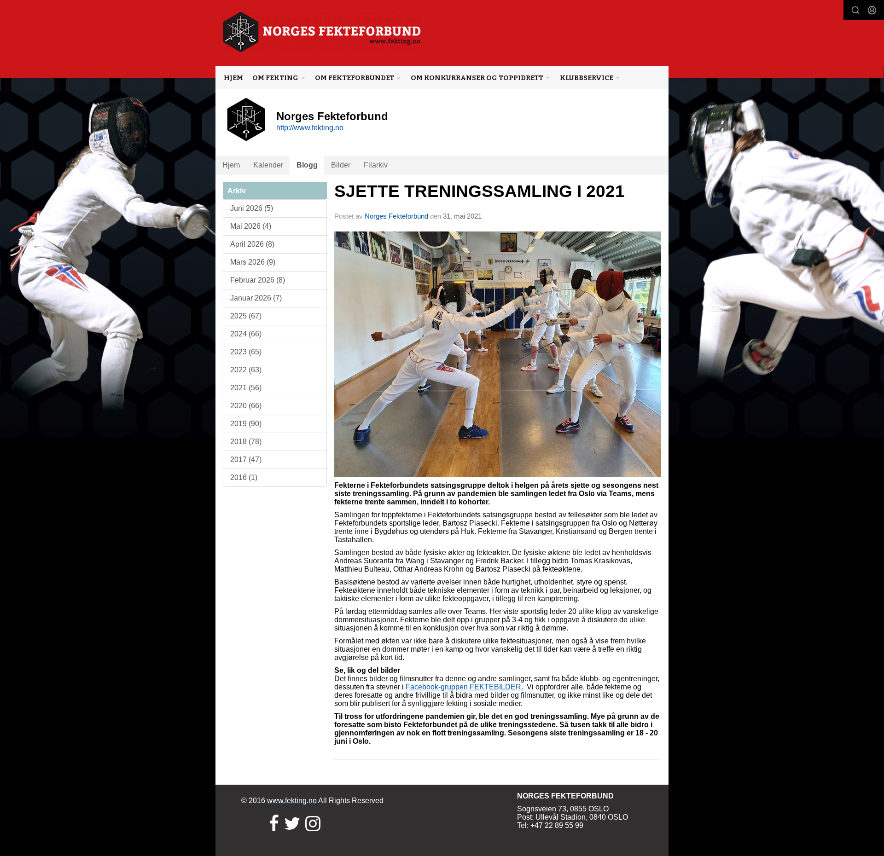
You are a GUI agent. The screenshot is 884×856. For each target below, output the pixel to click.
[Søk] (855, 10)
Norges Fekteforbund (396, 216)
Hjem (233, 78)
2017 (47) (246, 459)
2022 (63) (246, 370)
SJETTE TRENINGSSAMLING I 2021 (479, 191)
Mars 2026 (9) (252, 262)
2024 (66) (246, 334)
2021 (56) (246, 388)
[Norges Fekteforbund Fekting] (322, 32)
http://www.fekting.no (309, 128)
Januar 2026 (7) (256, 298)
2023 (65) (246, 352)
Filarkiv (376, 165)
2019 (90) (246, 424)
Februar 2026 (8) (257, 280)
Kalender (268, 165)
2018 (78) (246, 441)
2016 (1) (243, 477)
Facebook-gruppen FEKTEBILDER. (465, 687)
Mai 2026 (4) (250, 226)
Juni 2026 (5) (251, 208)
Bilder (340, 165)
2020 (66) (246, 406)
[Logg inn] (872, 10)
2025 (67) (246, 316)
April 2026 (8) (252, 244)
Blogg (307, 165)
